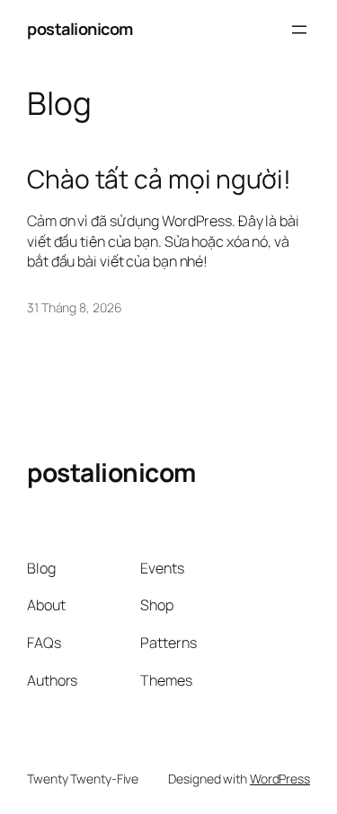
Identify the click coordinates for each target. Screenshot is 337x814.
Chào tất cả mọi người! (159, 179)
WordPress (280, 778)
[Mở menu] (299, 29)
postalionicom (80, 28)
